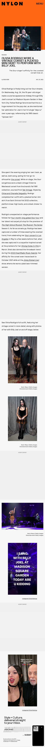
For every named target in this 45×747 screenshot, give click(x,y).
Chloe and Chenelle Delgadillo (14, 193)
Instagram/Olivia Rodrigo (29, 598)
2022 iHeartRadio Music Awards (24, 253)
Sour (27, 235)
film (37, 246)
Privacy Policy (14, 741)
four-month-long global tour (25, 218)
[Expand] (34, 727)
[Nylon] (12, 3)
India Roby (6, 79)
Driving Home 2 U (28, 246)
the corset (15, 179)
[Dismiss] (41, 727)
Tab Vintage (27, 190)
